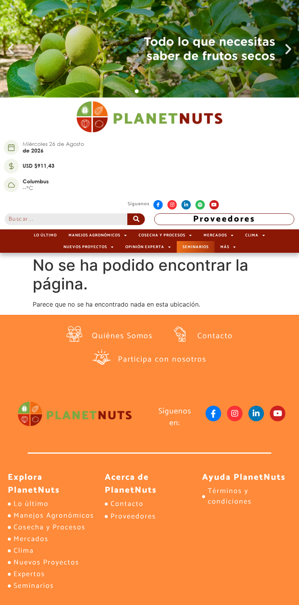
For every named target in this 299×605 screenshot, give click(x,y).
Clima (252, 235)
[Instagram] (172, 204)
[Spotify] (200, 204)
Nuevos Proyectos (85, 247)
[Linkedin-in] (186, 204)
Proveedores (224, 219)
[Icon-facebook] (158, 204)
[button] (11, 49)
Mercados (215, 235)
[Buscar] (136, 219)
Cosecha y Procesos (162, 235)
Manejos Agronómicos (94, 235)
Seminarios (196, 247)
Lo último (45, 235)
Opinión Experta (144, 247)
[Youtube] (214, 204)
